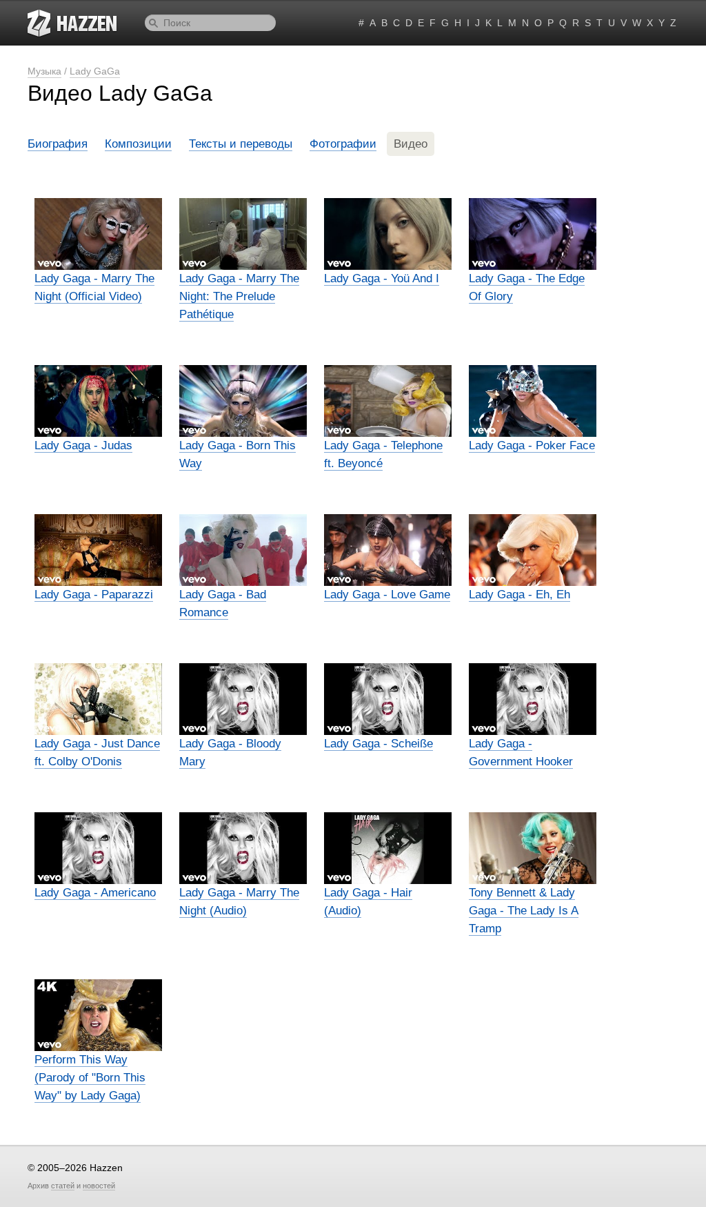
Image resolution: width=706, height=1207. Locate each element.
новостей (99, 1185)
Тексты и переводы (240, 143)
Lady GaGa (95, 71)
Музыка (44, 71)
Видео (410, 143)
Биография (58, 143)
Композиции (138, 143)
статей (62, 1185)
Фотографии (343, 143)
